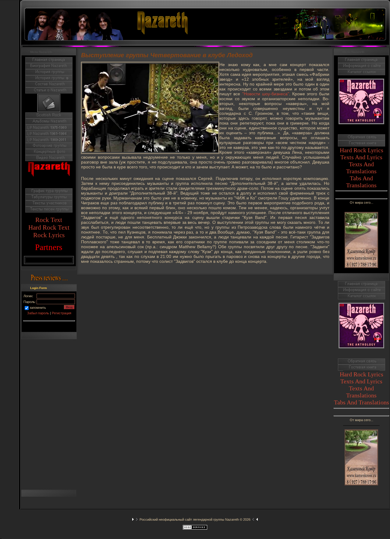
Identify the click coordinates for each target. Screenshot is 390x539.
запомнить (38, 307)
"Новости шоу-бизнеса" (265, 93)
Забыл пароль (38, 313)
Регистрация (61, 313)
